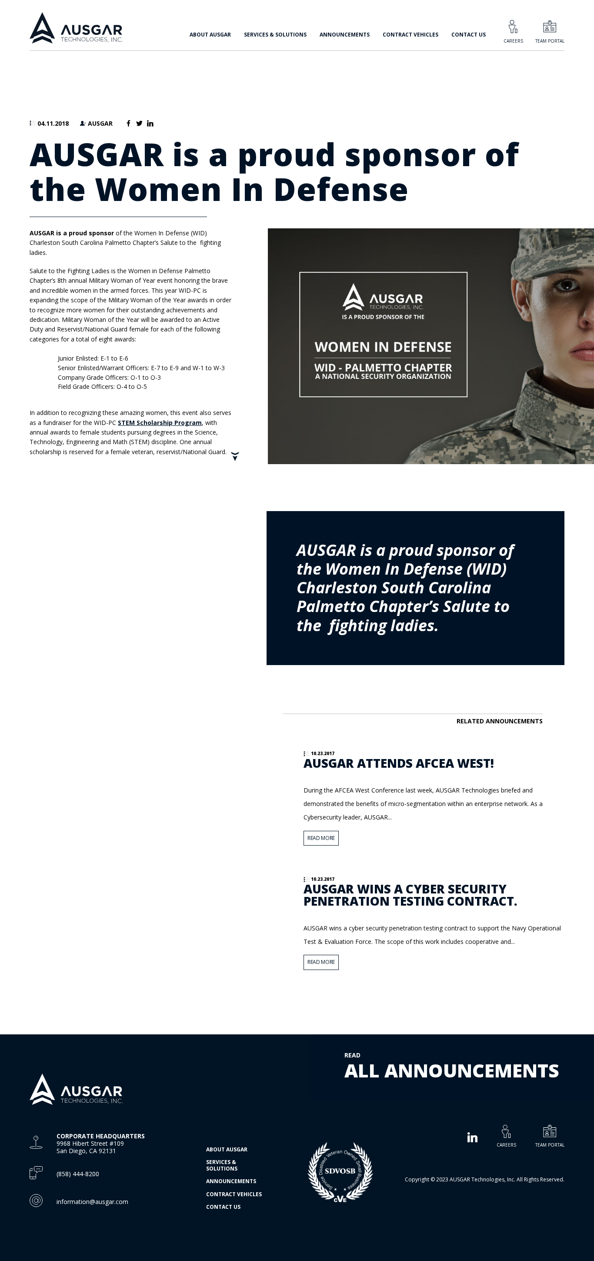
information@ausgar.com (92, 1201)
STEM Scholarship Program (160, 422)
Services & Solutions (221, 1165)
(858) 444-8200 (78, 1174)
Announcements (345, 34)
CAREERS (506, 1144)
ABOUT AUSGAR (226, 1149)
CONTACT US (468, 34)
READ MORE (321, 838)
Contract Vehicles (410, 34)
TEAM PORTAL (549, 1144)
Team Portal (549, 41)
